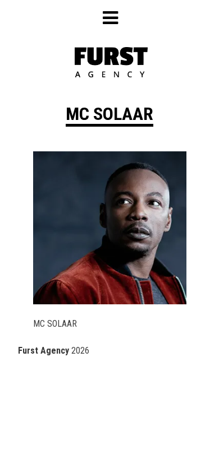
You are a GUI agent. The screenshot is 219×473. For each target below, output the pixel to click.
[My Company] (111, 74)
